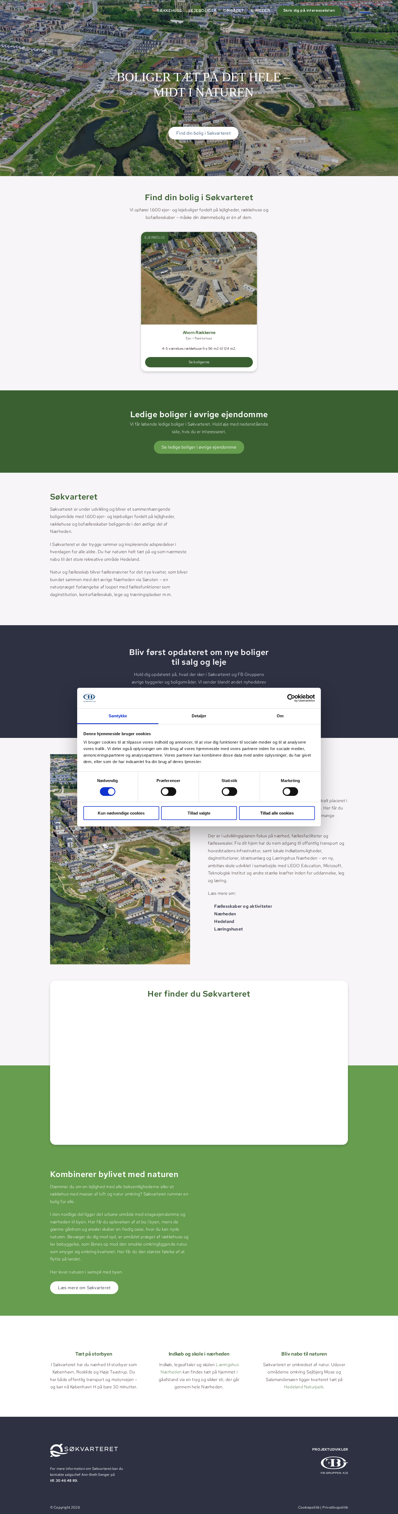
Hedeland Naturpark (303, 1387)
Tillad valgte (199, 813)
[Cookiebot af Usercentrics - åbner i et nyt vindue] (291, 698)
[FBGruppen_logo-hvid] (334, 1458)
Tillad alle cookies (277, 813)
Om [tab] (280, 716)
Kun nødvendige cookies (121, 813)
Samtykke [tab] (118, 716)
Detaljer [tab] (199, 716)
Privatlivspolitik (335, 1507)
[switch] (168, 791)
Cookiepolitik (309, 1507)
